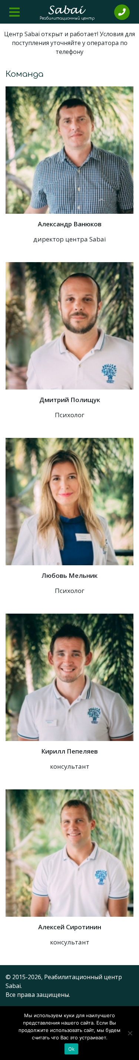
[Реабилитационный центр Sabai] (67, 10)
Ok (71, 1049)
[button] (14, 12)
